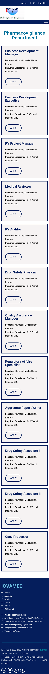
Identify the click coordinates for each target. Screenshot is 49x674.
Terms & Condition (21, 653)
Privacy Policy (7, 653)
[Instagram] (16, 670)
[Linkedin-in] (3, 670)
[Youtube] (10, 670)
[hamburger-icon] (46, 22)
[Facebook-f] (22, 670)
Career (23, 3)
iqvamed (43, 650)
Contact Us (39, 3)
